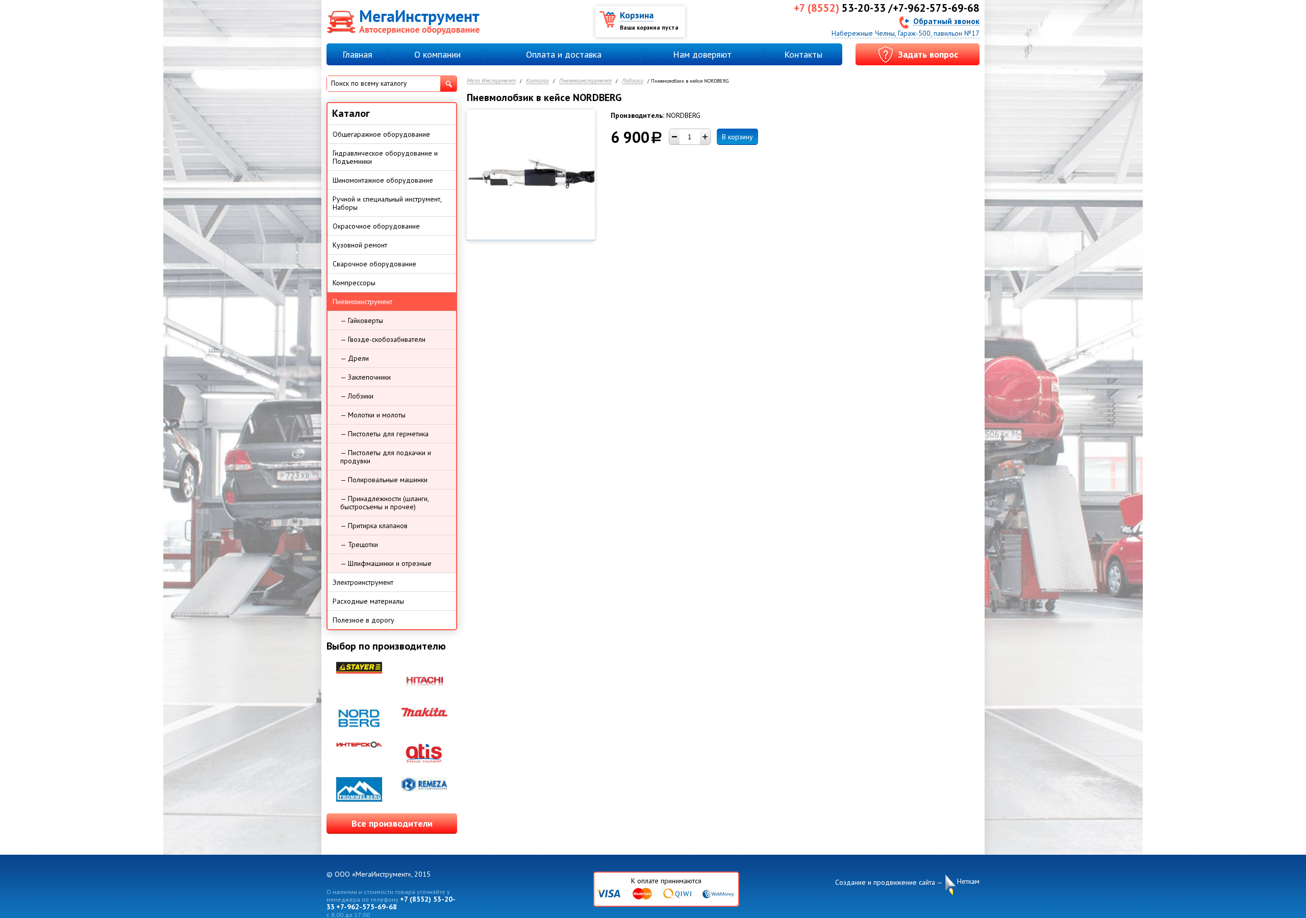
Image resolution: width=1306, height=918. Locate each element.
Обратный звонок (946, 21)
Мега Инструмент (491, 81)
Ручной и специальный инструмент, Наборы (387, 203)
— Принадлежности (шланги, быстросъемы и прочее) (384, 502)
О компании (437, 54)
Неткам (968, 881)
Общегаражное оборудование (381, 134)
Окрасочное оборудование (376, 226)
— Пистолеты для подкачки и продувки (385, 456)
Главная (357, 54)
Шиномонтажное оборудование (383, 180)
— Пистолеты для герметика (384, 433)
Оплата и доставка (563, 54)
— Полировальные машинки (384, 479)
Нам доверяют (702, 54)
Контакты (803, 54)
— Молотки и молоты (373, 414)
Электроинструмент (363, 582)
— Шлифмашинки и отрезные (386, 563)
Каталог (537, 81)
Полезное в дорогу (363, 620)
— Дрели (354, 358)
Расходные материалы (368, 601)
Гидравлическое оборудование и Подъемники (385, 157)
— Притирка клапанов (374, 525)
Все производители (392, 823)
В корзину (737, 136)
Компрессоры (354, 282)
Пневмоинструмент (585, 81)
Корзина (637, 15)
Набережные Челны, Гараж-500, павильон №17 (906, 33)
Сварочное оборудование (374, 263)
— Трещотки (359, 544)
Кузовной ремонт (360, 245)
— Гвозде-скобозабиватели (382, 339)
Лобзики (632, 81)
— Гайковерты (361, 320)
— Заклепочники (365, 377)
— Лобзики (356, 396)
